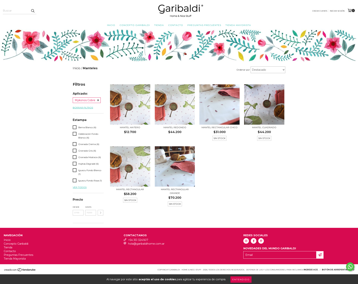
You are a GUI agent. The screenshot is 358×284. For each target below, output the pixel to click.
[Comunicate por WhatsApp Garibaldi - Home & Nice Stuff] (350, 266)
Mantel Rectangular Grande (175, 191)
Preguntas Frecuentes (204, 25)
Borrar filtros (83, 107)
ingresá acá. (311, 270)
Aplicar (100, 213)
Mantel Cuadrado (264, 127)
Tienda (159, 25)
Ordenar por (243, 69)
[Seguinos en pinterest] (261, 241)
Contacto (175, 25)
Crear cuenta (319, 11)
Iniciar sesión (337, 11)
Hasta (88, 207)
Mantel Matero (130, 127)
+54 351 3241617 (138, 240)
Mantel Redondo (175, 127)
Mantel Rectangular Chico (220, 127)
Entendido (241, 279)
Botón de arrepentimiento (338, 270)
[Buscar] (32, 10)
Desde (76, 207)
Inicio (111, 25)
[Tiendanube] (20, 271)
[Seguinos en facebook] (253, 241)
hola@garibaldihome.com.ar (146, 243)
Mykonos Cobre (85, 100)
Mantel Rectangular (130, 189)
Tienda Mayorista (238, 25)
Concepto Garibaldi (135, 25)
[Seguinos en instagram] (246, 241)
